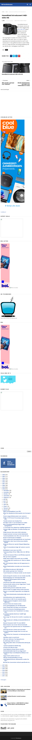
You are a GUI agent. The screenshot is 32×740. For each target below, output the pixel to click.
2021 (3, 483)
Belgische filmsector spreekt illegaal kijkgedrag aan (16, 544)
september (6, 495)
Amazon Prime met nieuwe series (12, 604)
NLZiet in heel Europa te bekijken (12, 537)
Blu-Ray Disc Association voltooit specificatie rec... (17, 662)
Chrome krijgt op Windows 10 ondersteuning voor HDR (16, 530)
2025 (3, 476)
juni (4, 501)
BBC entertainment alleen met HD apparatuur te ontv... (16, 564)
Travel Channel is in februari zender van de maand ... (16, 573)
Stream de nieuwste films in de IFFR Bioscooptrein (16, 555)
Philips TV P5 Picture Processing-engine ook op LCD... (16, 518)
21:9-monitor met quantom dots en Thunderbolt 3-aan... (17, 627)
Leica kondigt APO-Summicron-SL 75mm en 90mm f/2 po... (16, 561)
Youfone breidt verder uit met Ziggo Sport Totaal (16, 584)
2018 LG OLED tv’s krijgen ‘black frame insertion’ (16, 589)
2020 (3, 485)
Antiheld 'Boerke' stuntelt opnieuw (16, 696)
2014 (3, 670)
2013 (3, 672)
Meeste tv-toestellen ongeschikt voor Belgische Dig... (16, 592)
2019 (3, 487)
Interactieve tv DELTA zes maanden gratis (14, 599)
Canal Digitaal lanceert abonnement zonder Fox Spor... (16, 660)
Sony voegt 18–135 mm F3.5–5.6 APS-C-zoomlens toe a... (17, 617)
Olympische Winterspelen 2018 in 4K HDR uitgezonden (14, 580)
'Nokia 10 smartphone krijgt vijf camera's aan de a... (16, 547)
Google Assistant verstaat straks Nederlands (15, 534)
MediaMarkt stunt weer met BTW (12, 550)
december (6, 490)
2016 (3, 667)
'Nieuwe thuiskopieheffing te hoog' (12, 657)
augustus (6, 497)
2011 (3, 675)
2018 (3, 489)
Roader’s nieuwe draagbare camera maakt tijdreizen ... (14, 601)
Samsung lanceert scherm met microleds (14, 629)
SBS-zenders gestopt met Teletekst (13, 571)
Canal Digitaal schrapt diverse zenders (13, 649)
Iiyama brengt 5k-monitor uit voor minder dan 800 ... (17, 576)
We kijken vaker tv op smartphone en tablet (15, 522)
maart (5, 506)
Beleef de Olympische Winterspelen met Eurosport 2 (17, 513)
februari (5, 508)
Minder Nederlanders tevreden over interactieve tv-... (16, 567)
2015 (3, 668)
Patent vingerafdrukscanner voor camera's (15, 516)
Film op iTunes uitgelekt (9, 556)
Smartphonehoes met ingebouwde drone (14, 597)
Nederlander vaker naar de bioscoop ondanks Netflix (15, 541)
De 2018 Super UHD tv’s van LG (11, 641)
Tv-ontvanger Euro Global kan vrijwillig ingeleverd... (17, 527)
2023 (3, 480)
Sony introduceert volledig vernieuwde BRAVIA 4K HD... (16, 620)
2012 (3, 674)
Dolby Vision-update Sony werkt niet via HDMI (15, 558)
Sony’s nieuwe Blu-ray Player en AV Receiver (15, 607)
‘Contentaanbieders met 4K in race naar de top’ (16, 536)
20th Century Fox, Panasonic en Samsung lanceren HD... (16, 635)
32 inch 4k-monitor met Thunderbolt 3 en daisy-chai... (16, 611)
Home (3, 11)
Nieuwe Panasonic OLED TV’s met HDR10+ (14, 623)
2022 (3, 481)
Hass (7, 11)
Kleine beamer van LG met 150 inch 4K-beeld (15, 624)
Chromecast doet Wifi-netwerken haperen (14, 582)
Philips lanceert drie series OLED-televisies (14, 532)
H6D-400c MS (21, 29)
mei (4, 502)
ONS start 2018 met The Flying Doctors (13, 639)
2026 (3, 474)
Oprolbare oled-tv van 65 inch (11, 637)
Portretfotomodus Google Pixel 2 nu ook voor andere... (15, 632)
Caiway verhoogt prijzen (9, 586)
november (6, 492)
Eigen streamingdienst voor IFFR (12, 511)
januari (5, 510)
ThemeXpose (18, 738)
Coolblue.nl (3, 212)
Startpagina (3, 679)
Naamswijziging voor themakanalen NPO (14, 577)
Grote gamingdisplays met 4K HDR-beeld (14, 605)
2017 (3, 665)
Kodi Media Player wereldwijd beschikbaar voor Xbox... (16, 653)
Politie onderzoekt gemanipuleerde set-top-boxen (17, 539)
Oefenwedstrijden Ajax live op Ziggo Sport (14, 651)
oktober (5, 494)
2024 (3, 478)
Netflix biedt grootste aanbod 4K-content (14, 587)
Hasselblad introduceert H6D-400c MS (12, 74)
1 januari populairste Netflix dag (12, 645)
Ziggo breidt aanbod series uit (11, 655)
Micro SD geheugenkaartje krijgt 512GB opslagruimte (13, 525)
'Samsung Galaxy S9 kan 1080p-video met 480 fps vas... (16, 552)
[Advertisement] (16, 429)
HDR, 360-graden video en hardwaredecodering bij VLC (16, 643)
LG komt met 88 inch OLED (10, 647)
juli (4, 499)
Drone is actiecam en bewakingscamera (14, 609)
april (4, 504)
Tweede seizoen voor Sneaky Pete (12, 521)
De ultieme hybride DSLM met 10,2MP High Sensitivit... (14, 614)
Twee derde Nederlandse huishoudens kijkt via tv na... (16, 595)
